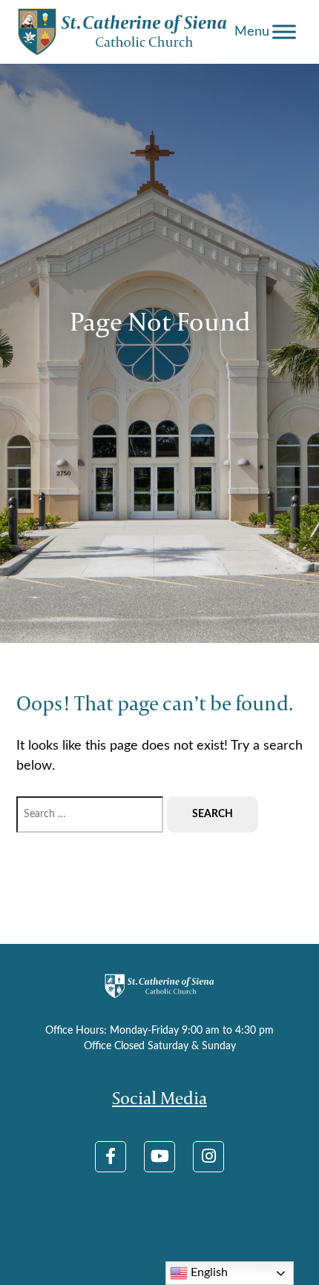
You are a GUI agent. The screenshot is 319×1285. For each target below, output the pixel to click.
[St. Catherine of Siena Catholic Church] (123, 31)
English (208, 1272)
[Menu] (284, 31)
